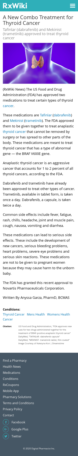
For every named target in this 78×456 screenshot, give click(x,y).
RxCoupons (11, 385)
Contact (8, 415)
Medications (11, 373)
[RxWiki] (15, 5)
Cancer (8, 319)
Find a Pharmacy (15, 360)
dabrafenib (62, 115)
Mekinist (16, 120)
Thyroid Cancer (14, 314)
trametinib (33, 120)
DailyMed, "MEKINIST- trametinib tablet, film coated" (43, 339)
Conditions (10, 379)
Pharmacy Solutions (17, 397)
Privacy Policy (12, 409)
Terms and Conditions (18, 403)
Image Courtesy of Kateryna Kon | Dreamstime (41, 343)
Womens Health (58, 314)
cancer (8, 105)
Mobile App (11, 391)
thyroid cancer (14, 131)
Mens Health (36, 314)
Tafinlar (46, 115)
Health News (12, 366)
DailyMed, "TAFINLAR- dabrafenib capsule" (39, 336)
